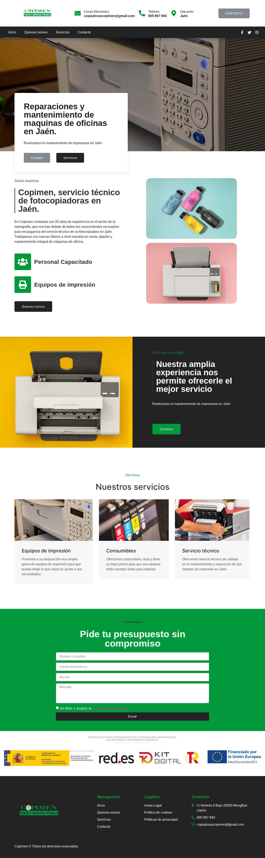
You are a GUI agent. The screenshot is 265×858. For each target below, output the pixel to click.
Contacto (84, 32)
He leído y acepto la (93, 708)
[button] (234, 13)
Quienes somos (35, 32)
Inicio (12, 32)
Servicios (62, 32)
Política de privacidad (109, 708)
